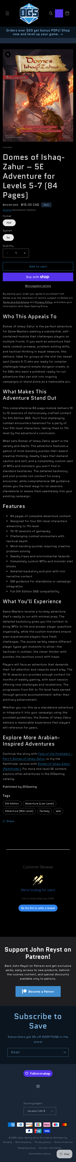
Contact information (50, 1148)
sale (58, 811)
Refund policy (23, 1142)
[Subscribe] (64, 1052)
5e (8, 237)
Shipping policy (27, 1148)
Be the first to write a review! (38, 908)
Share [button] (10, 821)
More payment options (38, 285)
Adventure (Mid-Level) (19, 811)
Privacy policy (43, 1142)
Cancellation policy (40, 1153)
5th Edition (12, 803)
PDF (9, 222)
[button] (7, 13)
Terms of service (63, 1142)
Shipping (7, 210)
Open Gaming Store (28, 1137)
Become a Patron (41, 992)
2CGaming (7, 147)
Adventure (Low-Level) (39, 803)
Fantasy (45, 811)
